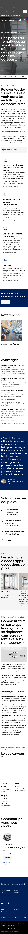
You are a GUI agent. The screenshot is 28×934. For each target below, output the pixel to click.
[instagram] (14, 928)
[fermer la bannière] (14, 3)
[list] (14, 334)
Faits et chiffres (13, 76)
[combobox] (6, 11)
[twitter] (5, 928)
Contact (23, 76)
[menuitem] (8, 20)
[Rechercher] (25, 884)
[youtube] (8, 928)
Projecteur (3, 76)
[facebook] (2, 928)
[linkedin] (11, 928)
